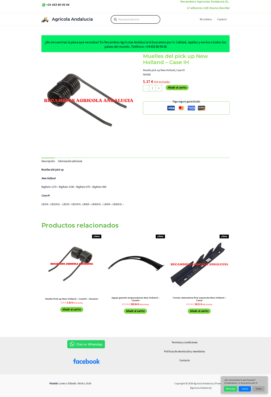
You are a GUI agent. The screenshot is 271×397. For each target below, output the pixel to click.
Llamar (245, 389)
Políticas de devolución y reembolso (184, 351)
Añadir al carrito (177, 87)
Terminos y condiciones (184, 342)
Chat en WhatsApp (89, 344)
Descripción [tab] (48, 161)
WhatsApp (230, 389)
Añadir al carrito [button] (71, 309)
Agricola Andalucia (72, 19)
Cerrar (258, 389)
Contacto (184, 360)
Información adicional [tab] (70, 161)
